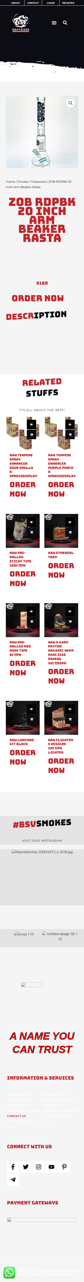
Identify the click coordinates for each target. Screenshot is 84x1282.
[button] (54, 23)
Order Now (38, 298)
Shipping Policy (20, 1095)
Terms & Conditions (59, 1100)
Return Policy (19, 1105)
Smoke (23, 181)
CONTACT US (16, 1116)
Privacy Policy (19, 1100)
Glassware (38, 181)
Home (10, 181)
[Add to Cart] (31, 434)
